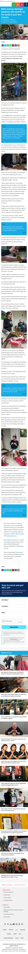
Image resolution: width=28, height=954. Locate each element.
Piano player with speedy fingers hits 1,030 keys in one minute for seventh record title (13, 695)
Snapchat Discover (11, 536)
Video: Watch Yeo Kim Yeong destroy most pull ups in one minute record (13, 809)
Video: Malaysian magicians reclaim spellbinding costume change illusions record (13, 784)
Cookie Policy (7, 894)
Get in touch (7, 907)
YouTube (7, 542)
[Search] (22, 4)
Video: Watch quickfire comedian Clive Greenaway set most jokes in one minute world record (14, 832)
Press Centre (7, 916)
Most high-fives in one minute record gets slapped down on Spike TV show (12, 876)
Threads (12, 533)
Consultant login (8, 900)
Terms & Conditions (8, 892)
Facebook (14, 531)
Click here (18, 552)
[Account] (18, 4)
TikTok (17, 533)
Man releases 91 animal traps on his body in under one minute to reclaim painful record (12, 673)
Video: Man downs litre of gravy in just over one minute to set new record (13, 740)
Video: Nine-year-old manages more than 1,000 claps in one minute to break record (13, 762)
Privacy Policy (7, 897)
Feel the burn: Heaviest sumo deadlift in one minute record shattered (12, 854)
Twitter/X (20, 531)
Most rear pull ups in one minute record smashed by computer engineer (14, 717)
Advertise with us (9, 914)
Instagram (7, 533)
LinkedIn (21, 533)
